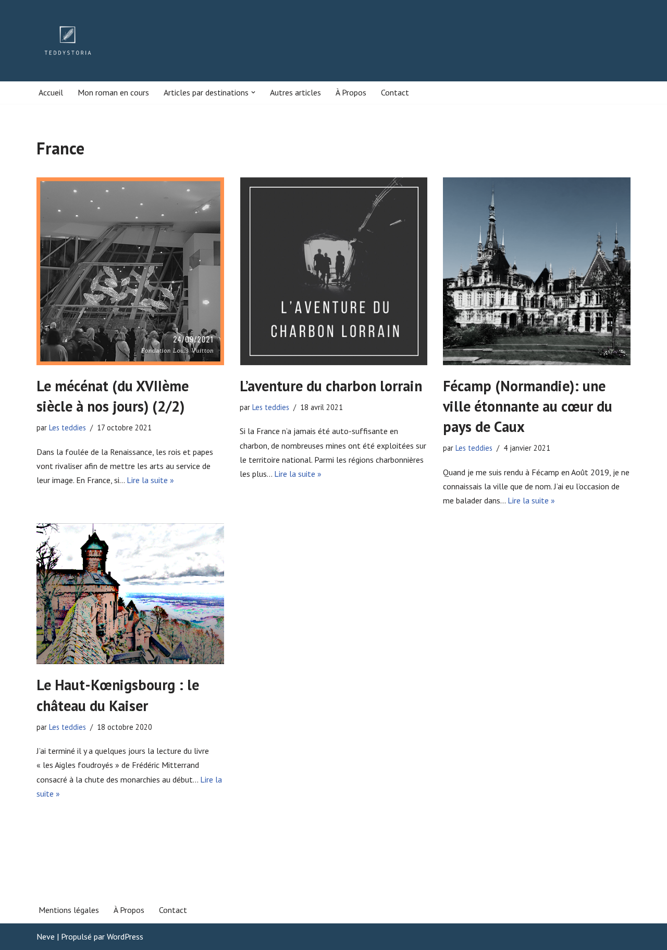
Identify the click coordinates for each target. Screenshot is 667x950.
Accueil (51, 92)
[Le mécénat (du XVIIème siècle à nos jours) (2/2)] (130, 271)
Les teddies (67, 427)
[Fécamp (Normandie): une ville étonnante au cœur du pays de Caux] (537, 271)
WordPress (125, 936)
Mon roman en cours (113, 92)
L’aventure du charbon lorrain (331, 385)
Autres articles (295, 92)
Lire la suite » (150, 480)
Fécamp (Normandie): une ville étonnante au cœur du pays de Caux (527, 406)
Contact (395, 92)
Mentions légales (69, 910)
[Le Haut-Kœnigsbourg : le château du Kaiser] (130, 593)
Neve (45, 936)
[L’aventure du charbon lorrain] (333, 271)
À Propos (351, 92)
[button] (253, 92)
